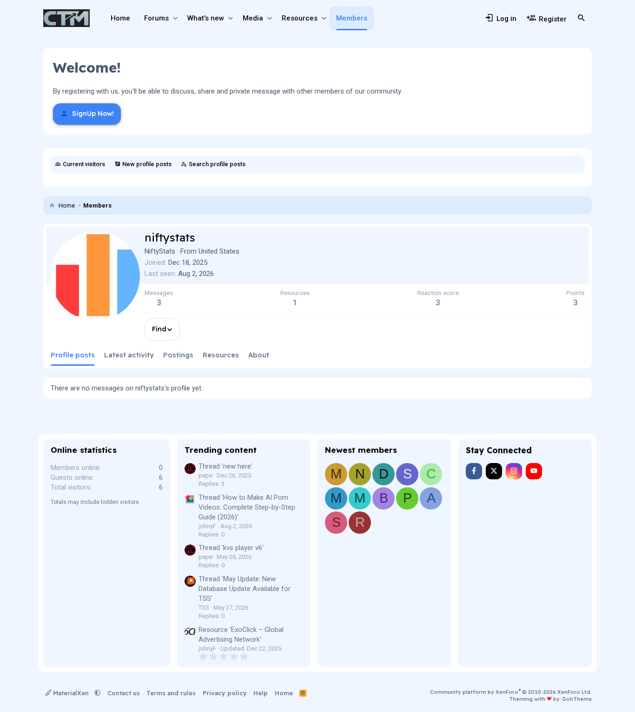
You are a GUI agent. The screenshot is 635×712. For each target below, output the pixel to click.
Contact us (123, 693)
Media (253, 18)
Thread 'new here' (225, 466)
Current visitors (84, 164)
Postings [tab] (178, 354)
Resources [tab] (221, 354)
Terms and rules (171, 693)
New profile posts (147, 164)
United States (218, 251)
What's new (205, 18)
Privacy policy (225, 693)
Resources (300, 18)
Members (351, 18)
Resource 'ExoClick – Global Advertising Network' (241, 634)
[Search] (581, 18)
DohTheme (577, 699)
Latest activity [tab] (129, 354)
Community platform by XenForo (511, 692)
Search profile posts (217, 164)
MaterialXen (71, 693)
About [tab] (258, 354)
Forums (156, 18)
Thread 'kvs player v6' (231, 548)
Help (260, 693)
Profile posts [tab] (73, 354)
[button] (175, 18)
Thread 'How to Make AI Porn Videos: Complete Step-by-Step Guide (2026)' (246, 507)
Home (120, 18)
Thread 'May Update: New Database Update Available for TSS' (244, 589)
